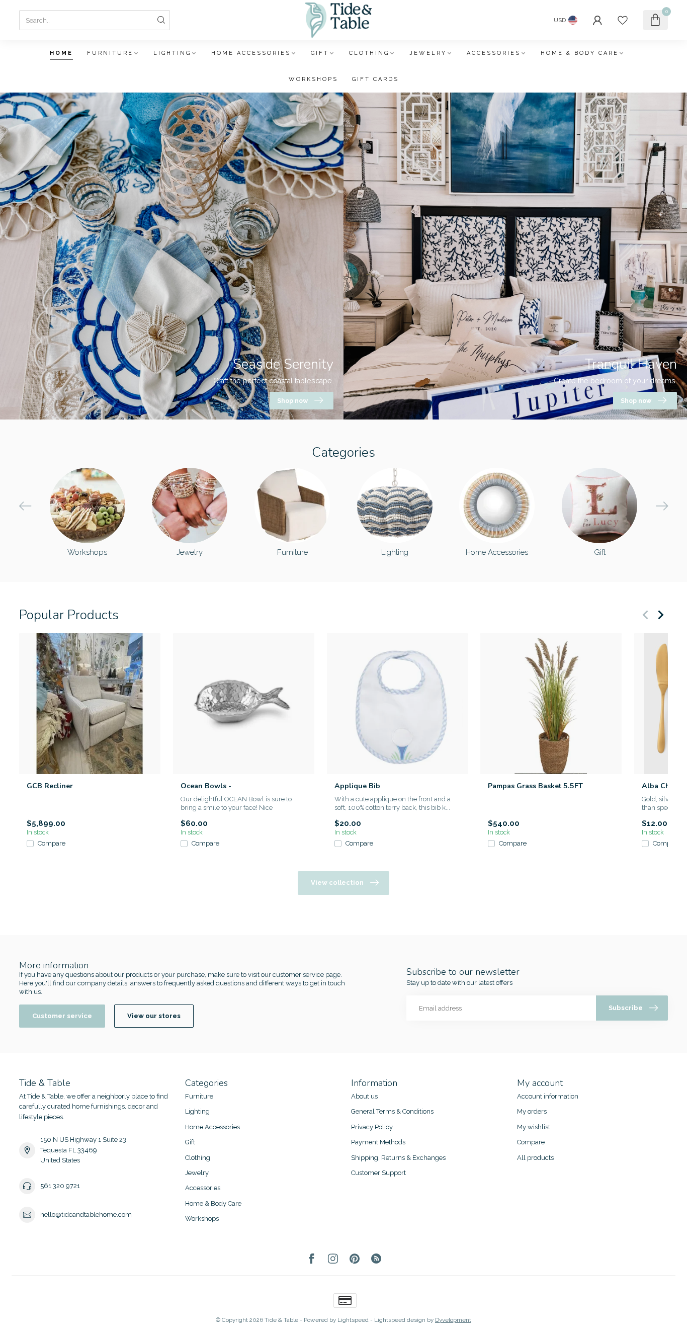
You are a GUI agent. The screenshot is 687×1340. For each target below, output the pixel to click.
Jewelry (428, 53)
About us (364, 1096)
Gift (320, 53)
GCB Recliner (50, 786)
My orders (532, 1111)
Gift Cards (375, 79)
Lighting (172, 53)
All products (535, 1157)
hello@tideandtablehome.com (86, 1214)
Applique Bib (357, 786)
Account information (547, 1096)
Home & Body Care (580, 53)
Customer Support (378, 1173)
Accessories (494, 53)
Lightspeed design (399, 1319)
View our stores (154, 1016)
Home (61, 53)
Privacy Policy (372, 1127)
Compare (51, 843)
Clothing (369, 53)
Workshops (313, 79)
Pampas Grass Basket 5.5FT (535, 786)
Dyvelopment (453, 1319)
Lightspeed (353, 1319)
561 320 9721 (60, 1186)
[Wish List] (623, 20)
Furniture (110, 53)
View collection (337, 882)
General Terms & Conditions (392, 1111)
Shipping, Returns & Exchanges (398, 1157)
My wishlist (533, 1127)
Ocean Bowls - (206, 786)
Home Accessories (251, 53)
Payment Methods (378, 1142)
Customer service (62, 1016)
